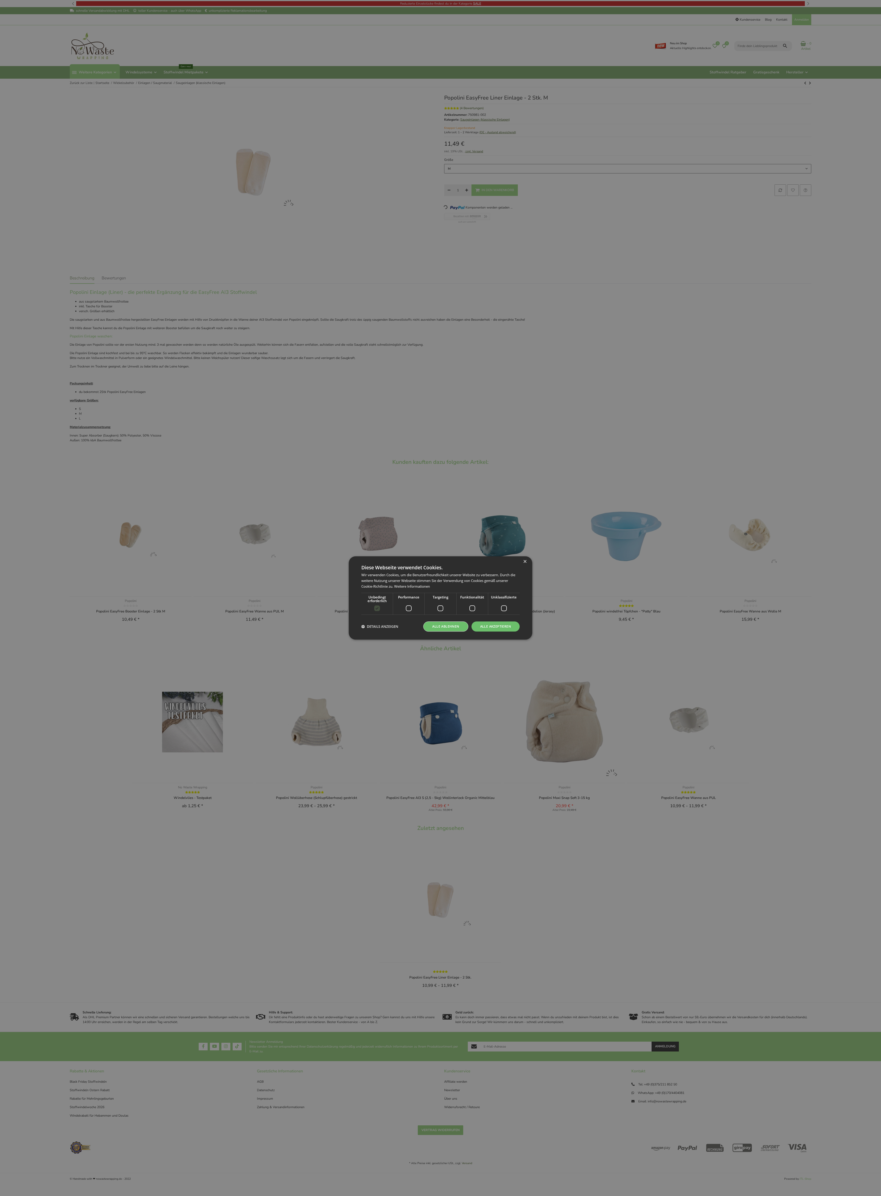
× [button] (525, 561)
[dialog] (440, 598)
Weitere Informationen (412, 586)
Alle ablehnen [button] (445, 626)
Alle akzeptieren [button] (495, 626)
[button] (379, 626)
